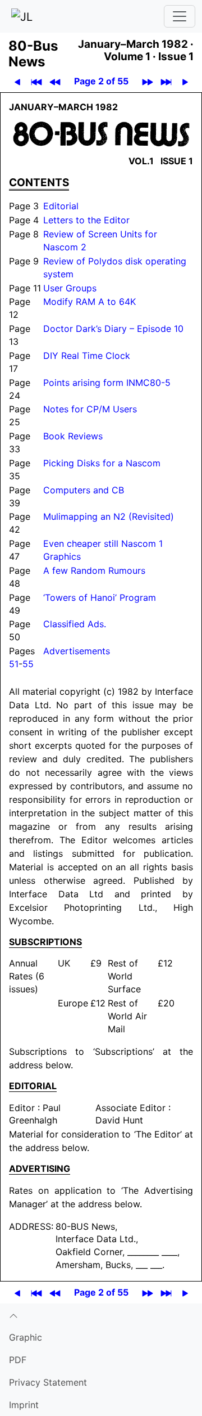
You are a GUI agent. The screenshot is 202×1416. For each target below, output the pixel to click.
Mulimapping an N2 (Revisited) (108, 516)
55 (28, 663)
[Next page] (185, 81)
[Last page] (166, 81)
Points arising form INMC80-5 (107, 382)
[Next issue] (147, 81)
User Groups (70, 288)
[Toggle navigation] (179, 16)
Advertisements (76, 651)
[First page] (36, 81)
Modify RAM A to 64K (89, 301)
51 (14, 663)
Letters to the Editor (86, 220)
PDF (17, 1359)
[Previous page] (17, 81)
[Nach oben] (101, 1314)
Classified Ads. (74, 624)
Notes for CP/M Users (90, 409)
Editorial (61, 206)
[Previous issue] (55, 81)
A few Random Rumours (94, 570)
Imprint (24, 1404)
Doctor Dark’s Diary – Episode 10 (113, 328)
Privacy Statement (48, 1382)
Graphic (25, 1337)
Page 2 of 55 (101, 81)
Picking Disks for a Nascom (101, 463)
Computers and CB (83, 490)
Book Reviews (73, 436)
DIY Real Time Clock (86, 355)
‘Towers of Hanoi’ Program (99, 597)
